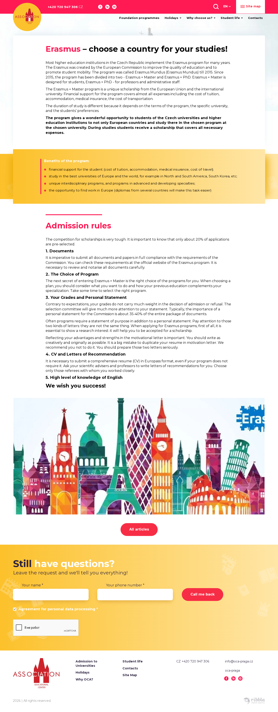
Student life (231, 18)
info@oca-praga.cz (239, 661)
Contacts (255, 18)
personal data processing (71, 609)
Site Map (129, 675)
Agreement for (58, 609)
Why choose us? (200, 18)
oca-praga (232, 670)
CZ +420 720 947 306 (192, 661)
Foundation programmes (139, 18)
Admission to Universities (86, 663)
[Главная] (27, 17)
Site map (253, 6)
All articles (139, 529)
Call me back (202, 594)
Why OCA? (84, 679)
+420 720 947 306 (65, 7)
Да (15, 610)
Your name (32, 585)
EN (225, 6)
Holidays (172, 18)
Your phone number (125, 585)
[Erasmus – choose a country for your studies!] (139, 456)
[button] (215, 6)
